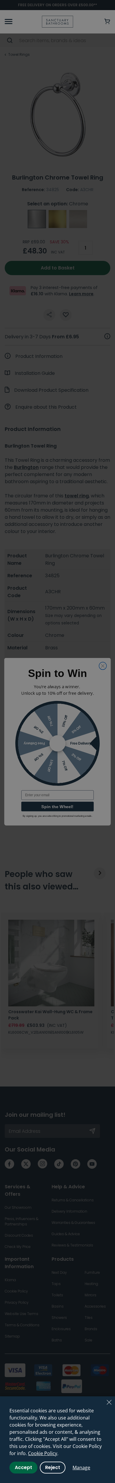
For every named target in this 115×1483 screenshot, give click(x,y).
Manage (81, 1467)
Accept (23, 1467)
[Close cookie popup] (109, 1402)
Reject (52, 1467)
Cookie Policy (42, 1453)
